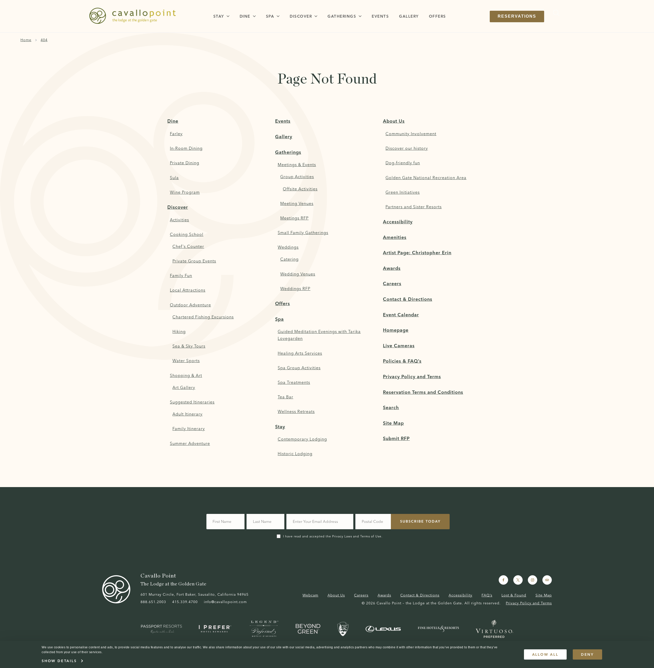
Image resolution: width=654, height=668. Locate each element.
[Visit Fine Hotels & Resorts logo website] (438, 629)
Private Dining (184, 162)
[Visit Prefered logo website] (216, 629)
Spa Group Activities (299, 367)
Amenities (394, 237)
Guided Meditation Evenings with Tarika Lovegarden (319, 335)
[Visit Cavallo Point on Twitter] (518, 580)
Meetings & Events (297, 164)
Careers (392, 283)
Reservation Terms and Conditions (423, 392)
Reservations (517, 16)
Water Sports (186, 360)
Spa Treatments (294, 382)
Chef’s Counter (188, 246)
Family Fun (181, 275)
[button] (221, 16)
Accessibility (398, 222)
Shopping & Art (186, 375)
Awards (392, 268)
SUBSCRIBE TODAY (420, 521)
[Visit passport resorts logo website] (161, 629)
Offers (282, 303)
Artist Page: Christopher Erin (417, 253)
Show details (59, 661)
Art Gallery (183, 387)
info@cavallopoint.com (225, 602)
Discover (177, 207)
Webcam (310, 595)
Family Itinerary (188, 428)
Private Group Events (194, 260)
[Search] (555, 13)
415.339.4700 (185, 602)
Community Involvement (411, 133)
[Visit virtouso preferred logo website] (494, 629)
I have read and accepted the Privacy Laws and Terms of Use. (332, 536)
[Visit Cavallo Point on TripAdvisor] (547, 580)
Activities (179, 219)
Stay (280, 427)
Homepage (395, 330)
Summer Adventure (190, 443)
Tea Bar (285, 396)
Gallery (283, 137)
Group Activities (297, 176)
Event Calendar (401, 315)
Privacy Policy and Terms (412, 376)
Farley (176, 133)
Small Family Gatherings (303, 232)
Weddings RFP (295, 288)
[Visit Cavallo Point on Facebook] (503, 580)
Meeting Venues (296, 203)
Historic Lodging (295, 453)
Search (391, 407)
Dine (172, 121)
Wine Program (185, 192)
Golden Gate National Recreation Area (426, 177)
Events (282, 121)
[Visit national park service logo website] (342, 629)
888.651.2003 (153, 602)
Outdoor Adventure (190, 304)
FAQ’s (487, 595)
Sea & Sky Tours (188, 346)
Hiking (179, 331)
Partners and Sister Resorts (414, 206)
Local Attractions (187, 290)
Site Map (393, 423)
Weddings (288, 247)
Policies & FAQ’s (402, 361)
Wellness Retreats (296, 411)
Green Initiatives (403, 192)
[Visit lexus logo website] (383, 629)
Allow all (545, 654)
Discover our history (407, 148)
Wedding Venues (297, 274)
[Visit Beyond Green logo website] (308, 629)
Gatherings (288, 152)
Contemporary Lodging (302, 439)
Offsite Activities (300, 188)
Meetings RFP (294, 218)
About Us (394, 121)
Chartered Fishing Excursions (203, 316)
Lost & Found (513, 595)
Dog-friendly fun (403, 162)
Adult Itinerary (187, 414)
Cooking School (186, 234)
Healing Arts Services (300, 353)
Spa (279, 319)
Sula (174, 177)
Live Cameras (399, 346)
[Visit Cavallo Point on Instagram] (532, 580)
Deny (587, 654)
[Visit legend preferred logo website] (264, 629)
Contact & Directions (407, 299)
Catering (289, 259)
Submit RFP (396, 438)
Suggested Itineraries (192, 402)
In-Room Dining (186, 148)
